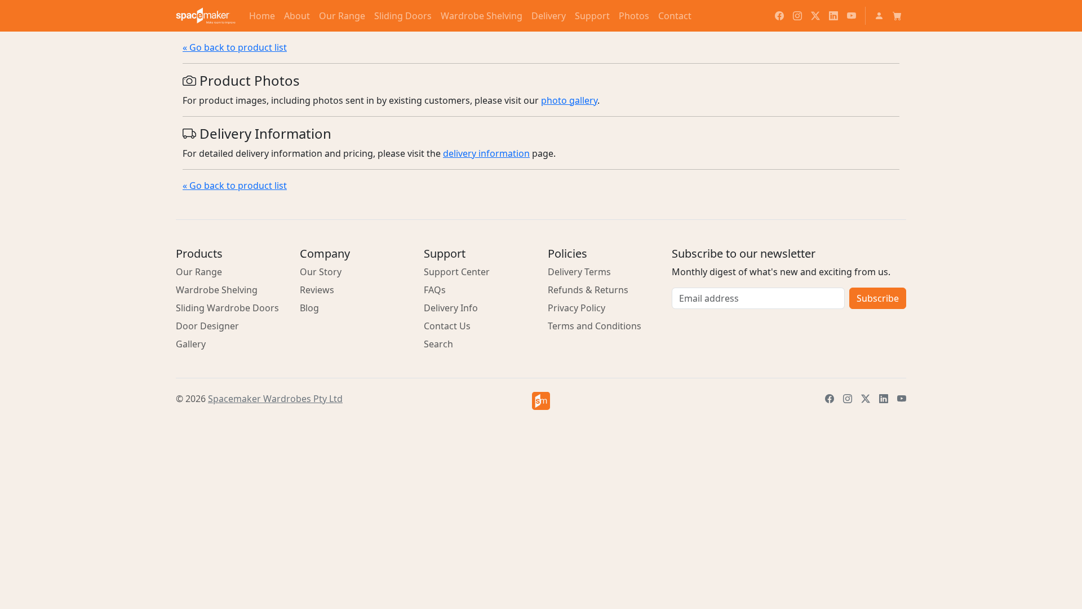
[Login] (879, 16)
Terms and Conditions (594, 326)
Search (438, 344)
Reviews (317, 290)
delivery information (486, 153)
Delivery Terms (579, 272)
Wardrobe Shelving (217, 290)
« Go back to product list (235, 47)
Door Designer (207, 326)
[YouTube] (851, 16)
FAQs (435, 290)
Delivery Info (451, 308)
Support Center (457, 272)
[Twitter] (815, 16)
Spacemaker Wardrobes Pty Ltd (275, 398)
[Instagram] (797, 16)
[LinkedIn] (833, 16)
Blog (309, 308)
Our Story (321, 272)
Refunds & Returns (588, 290)
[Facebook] (779, 16)
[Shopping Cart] (897, 16)
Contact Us (447, 326)
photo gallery (569, 100)
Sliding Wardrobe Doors (227, 308)
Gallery (191, 344)
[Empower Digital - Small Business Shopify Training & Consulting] (541, 401)
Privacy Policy (576, 308)
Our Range (199, 272)
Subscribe (878, 298)
